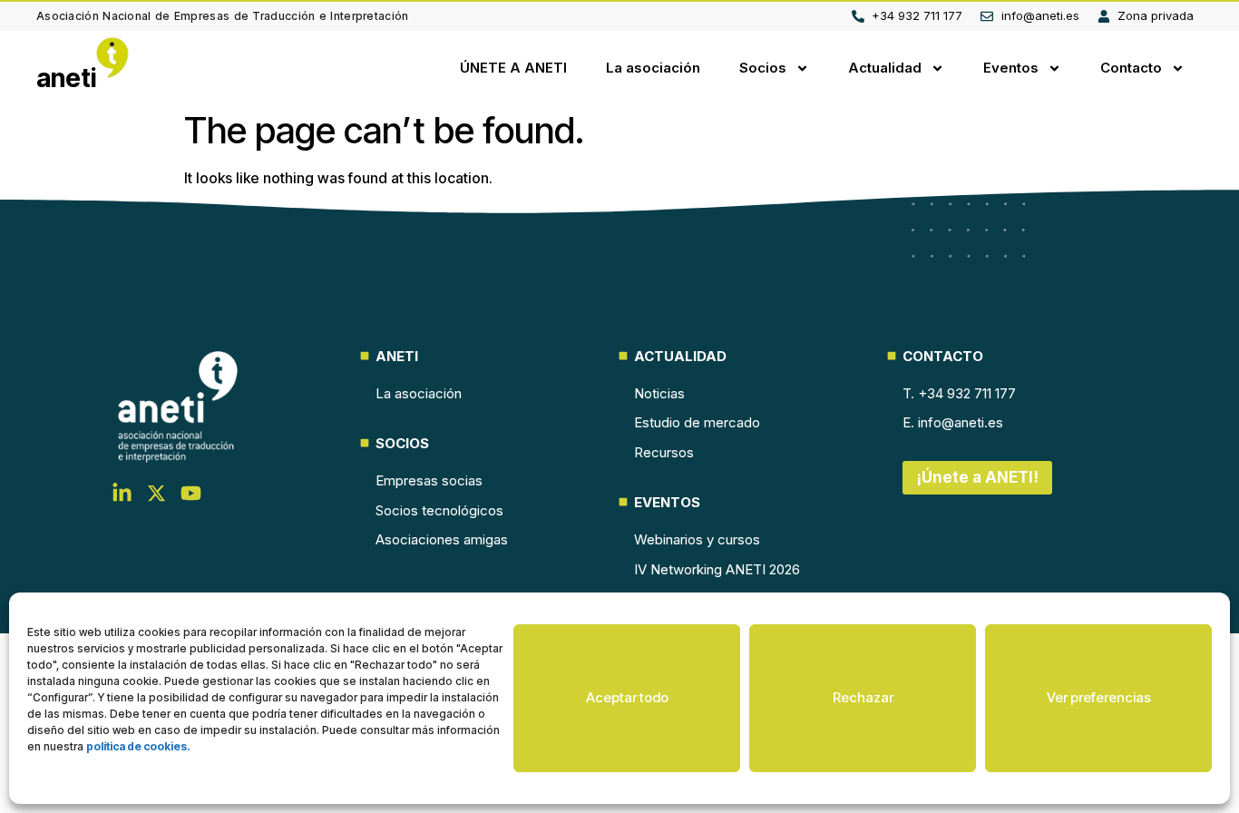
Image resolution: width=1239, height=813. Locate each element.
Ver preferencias (1099, 697)
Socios (762, 67)
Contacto (1131, 67)
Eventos (1011, 67)
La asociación (653, 67)
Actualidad (885, 67)
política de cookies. (138, 746)
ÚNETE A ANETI (513, 67)
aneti (66, 78)
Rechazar (863, 697)
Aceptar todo (627, 697)
